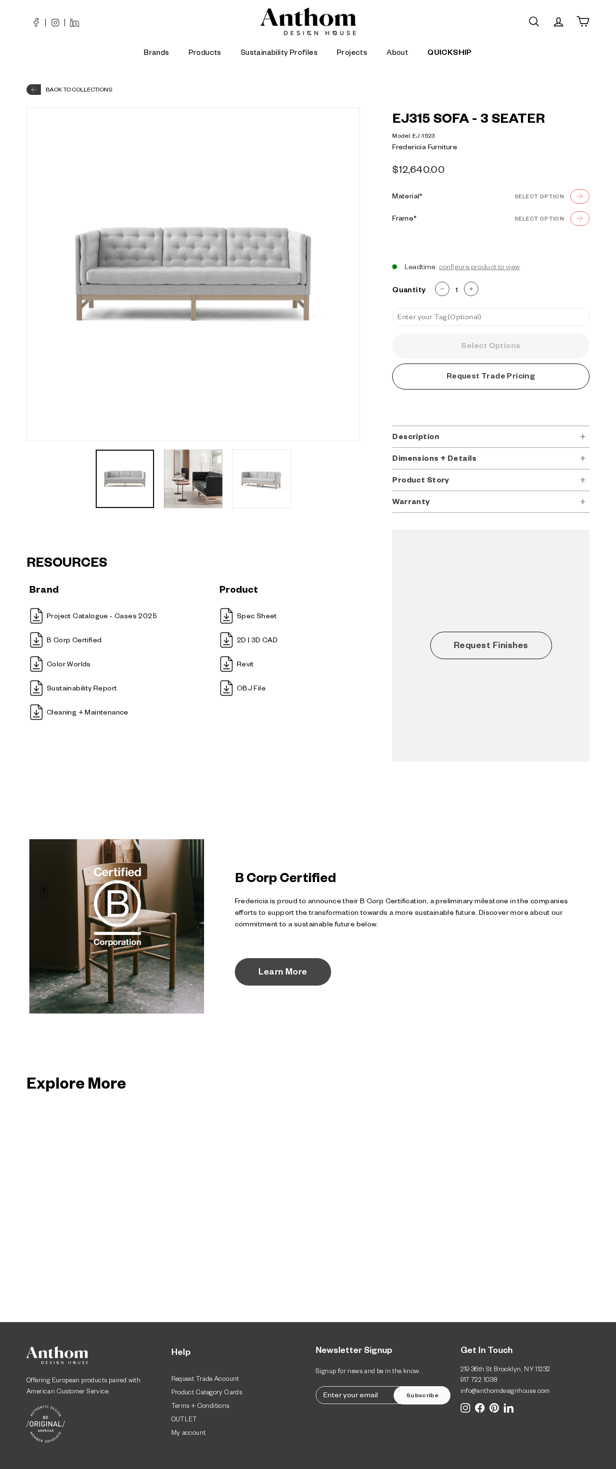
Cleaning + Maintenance (87, 713)
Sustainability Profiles (279, 54)
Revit (245, 665)
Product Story (420, 481)
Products (205, 54)
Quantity (408, 291)
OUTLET (184, 1420)
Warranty (411, 503)
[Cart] (583, 21)
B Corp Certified (74, 641)
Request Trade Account (205, 1380)
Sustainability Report (82, 689)
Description (415, 438)
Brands (156, 54)
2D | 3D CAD (257, 641)
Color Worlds (69, 665)
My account (188, 1434)
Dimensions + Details (434, 459)
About (397, 54)
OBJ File (251, 689)
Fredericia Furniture (424, 148)
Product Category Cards (207, 1393)
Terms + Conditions (200, 1407)
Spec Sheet (257, 617)
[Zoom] (193, 274)
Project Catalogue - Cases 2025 (102, 617)
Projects (352, 54)
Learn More (283, 973)
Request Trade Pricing (491, 377)
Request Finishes (491, 646)
